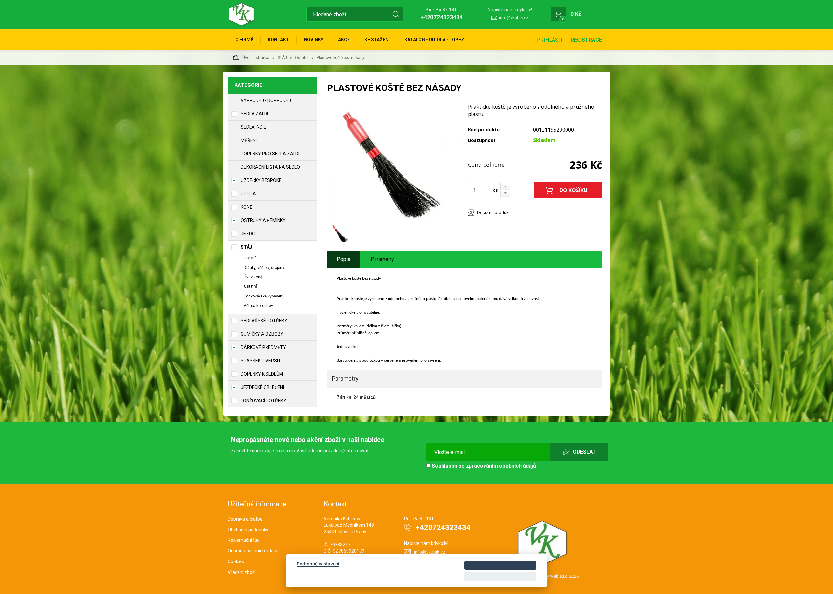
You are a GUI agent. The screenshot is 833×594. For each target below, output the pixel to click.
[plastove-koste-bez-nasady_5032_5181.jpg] (395, 161)
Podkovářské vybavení (263, 296)
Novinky (313, 39)
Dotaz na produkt (493, 212)
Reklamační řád (244, 540)
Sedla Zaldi (254, 113)
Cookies (236, 561)
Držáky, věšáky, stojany (264, 267)
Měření (249, 140)
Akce (344, 39)
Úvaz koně (253, 277)
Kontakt (278, 39)
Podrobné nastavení (318, 563)
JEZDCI (248, 233)
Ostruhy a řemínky (263, 220)
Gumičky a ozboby (262, 334)
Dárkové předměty (263, 347)
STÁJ (282, 57)
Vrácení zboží (241, 572)
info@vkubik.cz (513, 17)
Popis (343, 259)
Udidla (248, 193)
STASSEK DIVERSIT (261, 360)
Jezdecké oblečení (262, 387)
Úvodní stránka (255, 57)
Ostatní (301, 57)
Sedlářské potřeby (264, 320)
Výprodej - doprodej (266, 100)
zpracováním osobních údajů (501, 466)
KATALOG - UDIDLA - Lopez (434, 39)
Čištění (250, 258)
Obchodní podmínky (248, 529)
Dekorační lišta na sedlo (270, 167)
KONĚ (246, 207)
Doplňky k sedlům (262, 373)
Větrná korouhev (258, 305)
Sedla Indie (253, 127)
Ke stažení (377, 39)
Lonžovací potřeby (263, 400)
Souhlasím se (483, 466)
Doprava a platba (245, 518)
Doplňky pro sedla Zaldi (270, 153)
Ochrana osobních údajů (252, 550)
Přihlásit (550, 40)
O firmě (244, 39)
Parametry (382, 259)
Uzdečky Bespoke (261, 180)
